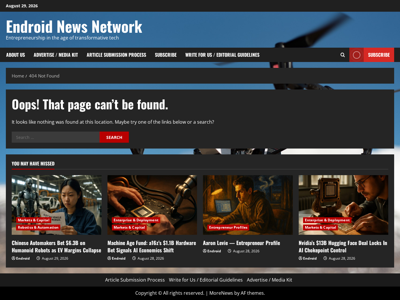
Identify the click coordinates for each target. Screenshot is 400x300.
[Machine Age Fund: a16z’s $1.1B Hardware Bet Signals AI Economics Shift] (152, 205)
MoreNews (221, 293)
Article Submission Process (116, 54)
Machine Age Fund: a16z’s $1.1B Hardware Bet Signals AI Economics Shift (151, 246)
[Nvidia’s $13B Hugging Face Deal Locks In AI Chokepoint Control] (344, 205)
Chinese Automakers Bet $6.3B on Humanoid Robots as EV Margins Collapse (56, 246)
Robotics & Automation (38, 227)
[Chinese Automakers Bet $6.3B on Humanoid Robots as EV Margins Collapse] (57, 205)
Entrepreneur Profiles (228, 227)
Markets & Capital (33, 220)
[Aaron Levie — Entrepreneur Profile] (248, 205)
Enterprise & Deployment (136, 220)
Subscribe (166, 54)
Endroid (23, 258)
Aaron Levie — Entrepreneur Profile (241, 242)
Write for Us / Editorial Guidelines (222, 54)
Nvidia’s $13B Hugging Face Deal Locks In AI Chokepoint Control (343, 246)
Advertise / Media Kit (56, 54)
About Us (15, 54)
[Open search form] (343, 55)
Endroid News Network (74, 26)
